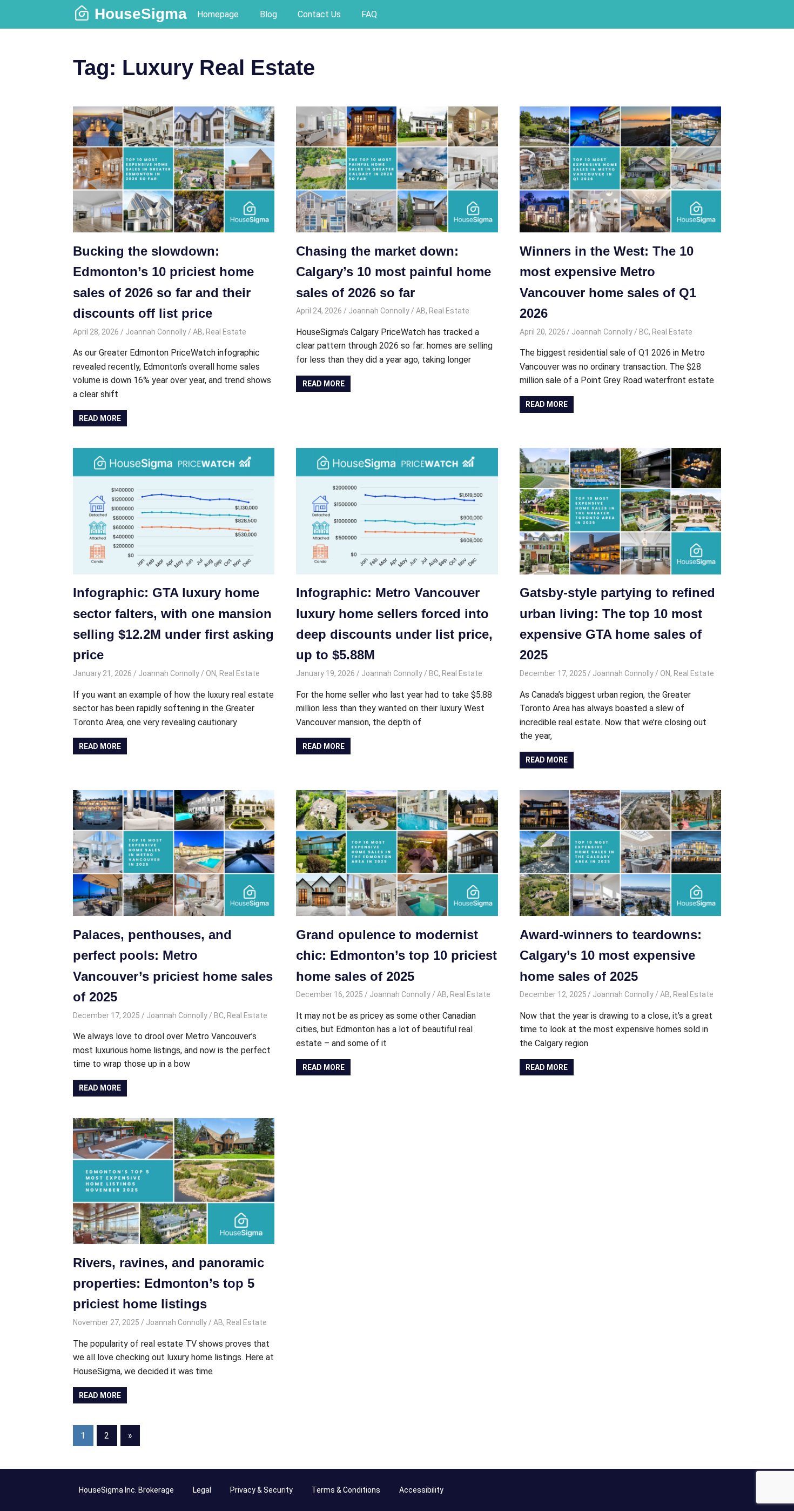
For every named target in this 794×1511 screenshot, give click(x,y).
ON (211, 673)
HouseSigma (141, 13)
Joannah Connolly (155, 331)
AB (198, 331)
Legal (202, 1490)
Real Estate (226, 331)
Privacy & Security (261, 1490)
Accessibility (421, 1490)
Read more (100, 418)
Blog (268, 14)
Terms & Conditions (346, 1490)
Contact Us (319, 14)
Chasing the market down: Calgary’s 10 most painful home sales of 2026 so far (393, 272)
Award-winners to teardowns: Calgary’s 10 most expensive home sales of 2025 (611, 955)
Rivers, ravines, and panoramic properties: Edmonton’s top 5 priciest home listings (168, 1283)
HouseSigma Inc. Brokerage (126, 1490)
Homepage (218, 14)
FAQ (369, 14)
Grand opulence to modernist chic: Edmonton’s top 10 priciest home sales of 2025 (396, 955)
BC (644, 331)
